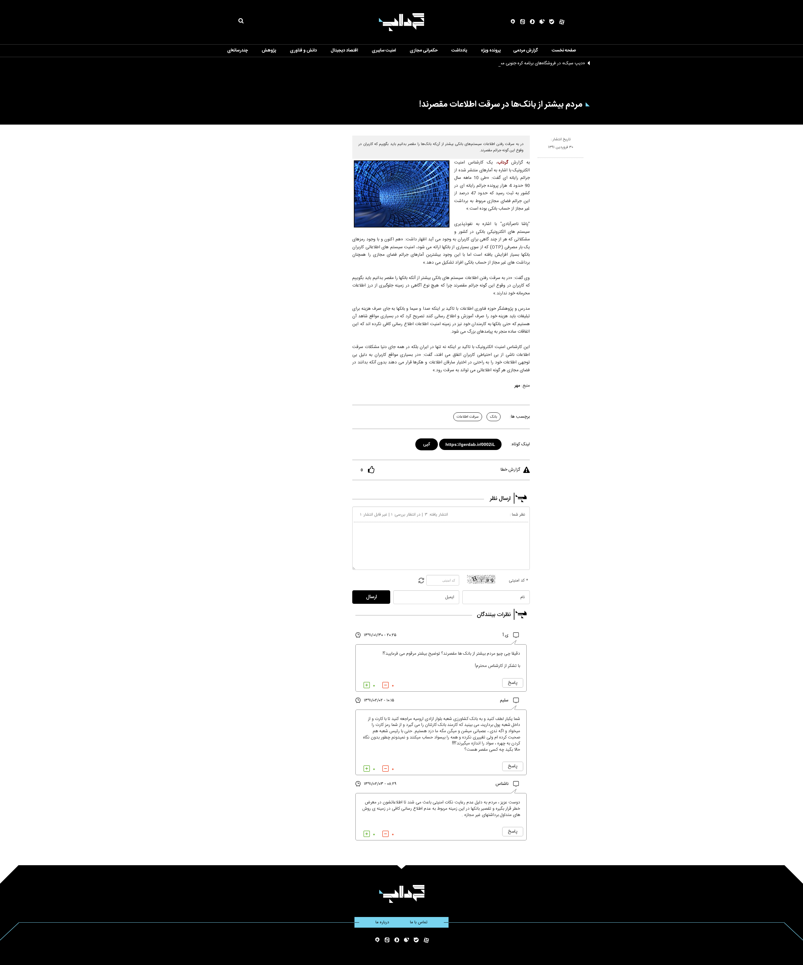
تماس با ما (419, 922)
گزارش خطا (510, 470)
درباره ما (382, 922)
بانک (493, 417)
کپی (427, 443)
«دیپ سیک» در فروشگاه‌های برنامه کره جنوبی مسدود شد (535, 63)
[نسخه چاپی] (540, 160)
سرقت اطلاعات (468, 417)
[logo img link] (401, 22)
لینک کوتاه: (520, 444)
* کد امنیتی (518, 580)
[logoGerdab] (401, 894)
